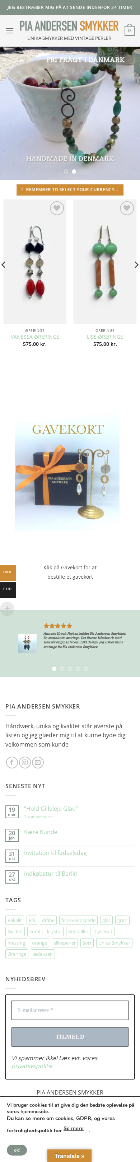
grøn (122, 920)
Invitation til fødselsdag (55, 853)
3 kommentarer (45, 816)
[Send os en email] (38, 762)
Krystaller (78, 931)
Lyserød (103, 931)
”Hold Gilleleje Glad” (51, 808)
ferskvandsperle (78, 920)
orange (39, 943)
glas (106, 920)
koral (34, 931)
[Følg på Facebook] (12, 762)
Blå (32, 920)
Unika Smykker (114, 943)
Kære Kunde (40, 832)
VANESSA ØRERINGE (35, 337)
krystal (54, 931)
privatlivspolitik (108, 1141)
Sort (87, 943)
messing (16, 943)
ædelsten (43, 954)
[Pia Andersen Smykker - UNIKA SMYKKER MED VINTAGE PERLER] (69, 26)
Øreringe (17, 954)
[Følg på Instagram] (25, 762)
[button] (9, 30)
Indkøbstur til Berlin (51, 873)
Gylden (15, 931)
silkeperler (65, 943)
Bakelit (15, 920)
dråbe (48, 920)
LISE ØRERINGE (105, 337)
